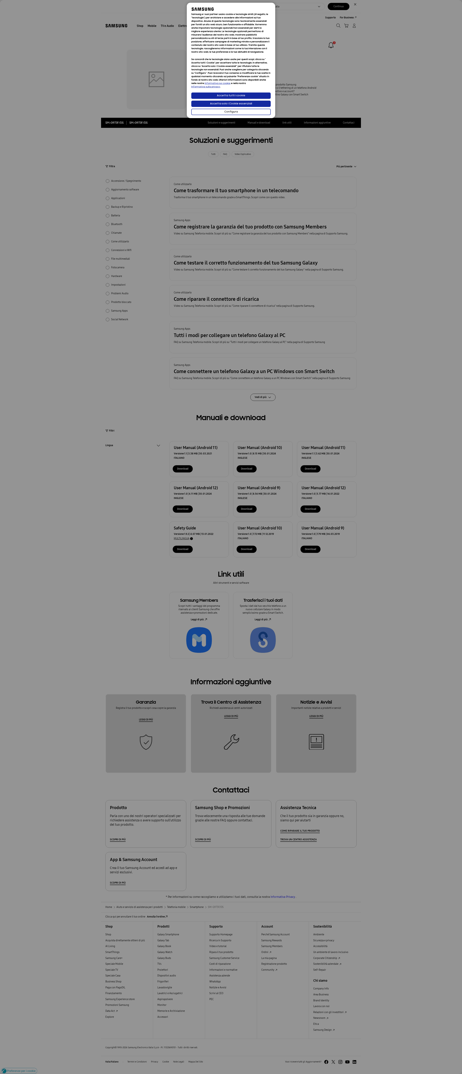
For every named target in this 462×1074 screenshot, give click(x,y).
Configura (231, 112)
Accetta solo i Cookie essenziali (231, 103)
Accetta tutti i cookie (231, 95)
